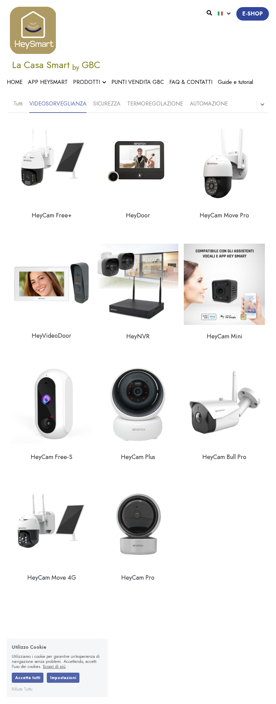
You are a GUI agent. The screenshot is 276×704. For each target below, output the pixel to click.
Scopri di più (54, 667)
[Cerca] (209, 13)
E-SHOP (252, 14)
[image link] (32, 30)
